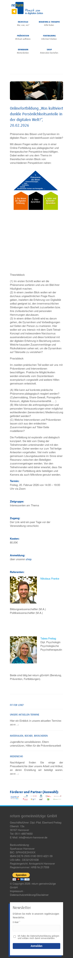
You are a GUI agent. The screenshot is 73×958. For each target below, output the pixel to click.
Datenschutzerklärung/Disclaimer (29, 895)
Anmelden (36, 946)
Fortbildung (49, 37)
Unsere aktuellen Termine (24, 715)
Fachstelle (23, 23)
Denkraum (23, 51)
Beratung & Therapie (49, 23)
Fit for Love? (17, 705)
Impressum (16, 891)
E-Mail (15, 922)
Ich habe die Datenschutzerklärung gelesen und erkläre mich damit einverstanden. (38, 937)
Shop (49, 51)
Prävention (23, 37)
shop (29, 559)
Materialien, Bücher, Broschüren (29, 736)
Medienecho (16, 756)
